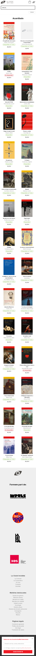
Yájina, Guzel (9, 397)
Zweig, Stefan (27, 399)
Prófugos (27, 160)
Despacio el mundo (9, 365)
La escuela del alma (9, 426)
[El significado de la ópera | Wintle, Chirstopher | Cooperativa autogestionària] (9, 30)
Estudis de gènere (18, 595)
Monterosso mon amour (9, 218)
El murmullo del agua (27, 426)
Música (18, 614)
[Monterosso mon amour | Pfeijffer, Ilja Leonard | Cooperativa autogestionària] (9, 208)
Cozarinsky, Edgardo (27, 161)
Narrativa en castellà (18, 601)
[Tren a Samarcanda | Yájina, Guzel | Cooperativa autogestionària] (9, 385)
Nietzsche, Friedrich (27, 74)
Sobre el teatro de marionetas (9, 189)
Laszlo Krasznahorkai (27, 44)
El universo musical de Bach (27, 247)
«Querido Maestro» (9, 307)
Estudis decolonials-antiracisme (18, 609)
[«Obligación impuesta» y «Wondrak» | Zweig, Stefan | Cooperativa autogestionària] (27, 385)
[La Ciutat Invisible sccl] (6, 2)
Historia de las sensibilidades (27, 102)
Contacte (18, 584)
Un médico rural (27, 336)
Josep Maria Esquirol (9, 428)
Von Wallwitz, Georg (9, 279)
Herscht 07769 (9, 102)
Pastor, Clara (9, 73)
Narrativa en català (18, 599)
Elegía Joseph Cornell (9, 131)
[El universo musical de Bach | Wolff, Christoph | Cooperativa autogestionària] (27, 237)
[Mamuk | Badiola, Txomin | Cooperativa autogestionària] (27, 179)
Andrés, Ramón (9, 366)
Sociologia (18, 605)
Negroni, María (9, 132)
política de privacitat (26, 648)
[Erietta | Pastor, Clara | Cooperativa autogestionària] (9, 61)
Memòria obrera (18, 597)
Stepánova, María (9, 161)
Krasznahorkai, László (9, 103)
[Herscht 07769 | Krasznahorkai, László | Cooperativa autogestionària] (9, 92)
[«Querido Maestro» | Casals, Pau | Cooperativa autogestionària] (9, 297)
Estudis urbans (18, 607)
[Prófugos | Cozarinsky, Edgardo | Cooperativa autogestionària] (27, 150)
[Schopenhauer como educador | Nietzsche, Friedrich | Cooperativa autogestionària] (27, 61)
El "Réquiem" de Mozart (27, 455)
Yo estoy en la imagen (27, 307)
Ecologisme (18, 611)
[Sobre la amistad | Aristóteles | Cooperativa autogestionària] (27, 266)
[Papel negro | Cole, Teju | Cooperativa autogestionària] (27, 208)
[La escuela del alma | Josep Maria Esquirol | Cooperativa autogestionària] (9, 416)
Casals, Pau (9, 308)
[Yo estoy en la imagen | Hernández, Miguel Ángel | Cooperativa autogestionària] (27, 297)
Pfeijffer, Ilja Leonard (9, 220)
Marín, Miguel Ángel (27, 457)
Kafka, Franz (27, 337)
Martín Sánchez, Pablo (9, 337)
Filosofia (18, 613)
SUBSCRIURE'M (18, 651)
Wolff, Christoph (27, 249)
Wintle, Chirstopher (9, 42)
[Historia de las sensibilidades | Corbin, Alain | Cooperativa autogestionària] (27, 92)
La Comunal (18, 578)
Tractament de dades (18, 630)
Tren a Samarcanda (9, 395)
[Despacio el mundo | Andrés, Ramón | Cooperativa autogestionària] (9, 355)
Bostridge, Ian (27, 132)
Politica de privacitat (18, 626)
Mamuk (27, 189)
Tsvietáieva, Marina (9, 249)
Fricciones (9, 336)
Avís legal (18, 628)
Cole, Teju (27, 220)
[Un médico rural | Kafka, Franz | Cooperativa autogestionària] (27, 326)
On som (18, 582)
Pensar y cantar (27, 131)
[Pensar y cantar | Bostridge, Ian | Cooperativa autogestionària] (27, 121)
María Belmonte (27, 428)
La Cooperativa (18, 580)
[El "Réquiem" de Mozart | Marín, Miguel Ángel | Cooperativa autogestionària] (27, 445)
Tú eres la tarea (9, 455)
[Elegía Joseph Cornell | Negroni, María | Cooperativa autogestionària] (9, 121)
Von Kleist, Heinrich (9, 191)
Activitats (18, 586)
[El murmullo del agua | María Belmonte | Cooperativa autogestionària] (27, 416)
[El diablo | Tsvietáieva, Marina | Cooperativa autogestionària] (9, 237)
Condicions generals (18, 624)
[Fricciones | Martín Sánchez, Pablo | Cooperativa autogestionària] (9, 326)
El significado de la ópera (9, 40)
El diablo (9, 247)
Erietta (9, 71)
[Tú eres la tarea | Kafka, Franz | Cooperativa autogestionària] (9, 445)
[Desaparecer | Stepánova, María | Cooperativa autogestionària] (9, 150)
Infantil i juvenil (18, 603)
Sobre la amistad (27, 276)
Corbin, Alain (27, 103)
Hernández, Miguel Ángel (27, 308)
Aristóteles (27, 278)
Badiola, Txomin (27, 191)
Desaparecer (9, 160)
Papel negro (27, 218)
